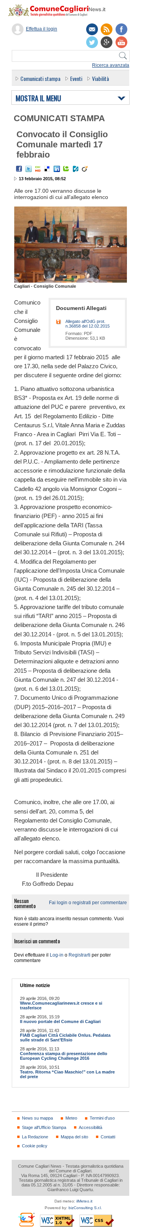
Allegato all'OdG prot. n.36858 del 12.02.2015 (87, 323)
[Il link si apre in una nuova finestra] (121, 29)
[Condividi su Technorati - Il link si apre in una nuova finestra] (66, 169)
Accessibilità (90, 1127)
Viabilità (100, 78)
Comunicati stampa (40, 78)
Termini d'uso (102, 1118)
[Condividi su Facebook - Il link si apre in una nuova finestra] (19, 169)
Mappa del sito (74, 1136)
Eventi (76, 78)
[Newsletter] (92, 29)
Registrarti (79, 955)
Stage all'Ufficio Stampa (44, 1127)
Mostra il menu (38, 98)
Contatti (108, 1136)
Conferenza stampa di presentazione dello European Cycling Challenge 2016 (63, 1056)
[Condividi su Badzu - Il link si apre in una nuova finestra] (75, 169)
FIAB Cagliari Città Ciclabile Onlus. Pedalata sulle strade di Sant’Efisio (65, 1037)
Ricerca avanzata (110, 65)
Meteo (71, 1118)
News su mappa (37, 1118)
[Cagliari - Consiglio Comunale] (70, 281)
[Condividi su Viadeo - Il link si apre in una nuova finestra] (85, 169)
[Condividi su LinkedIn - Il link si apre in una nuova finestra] (57, 169)
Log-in (56, 955)
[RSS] (106, 29)
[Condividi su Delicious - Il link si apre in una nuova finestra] (47, 169)
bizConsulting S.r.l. (85, 1208)
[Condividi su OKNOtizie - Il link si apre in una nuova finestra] (38, 169)
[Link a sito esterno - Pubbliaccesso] (26, 1219)
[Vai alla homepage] (61, 10)
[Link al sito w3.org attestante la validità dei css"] (97, 1221)
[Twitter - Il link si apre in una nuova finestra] (28, 169)
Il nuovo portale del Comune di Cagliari (60, 1021)
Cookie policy (34, 1145)
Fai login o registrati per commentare (88, 902)
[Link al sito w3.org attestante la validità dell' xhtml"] (57, 1221)
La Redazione (35, 1136)
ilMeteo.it (84, 1201)
